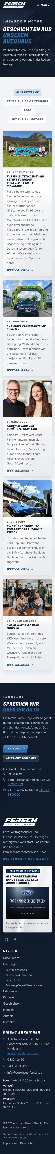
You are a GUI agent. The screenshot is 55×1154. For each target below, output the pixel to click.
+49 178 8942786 (19, 1066)
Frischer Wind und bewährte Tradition (22, 427)
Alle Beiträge (27, 92)
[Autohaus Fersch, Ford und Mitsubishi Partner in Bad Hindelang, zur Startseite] (14, 5)
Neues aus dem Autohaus (27, 101)
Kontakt (8, 1022)
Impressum (9, 1143)
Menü (45, 5)
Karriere (8, 997)
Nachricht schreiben (21, 758)
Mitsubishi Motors (27, 119)
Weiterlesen (18, 270)
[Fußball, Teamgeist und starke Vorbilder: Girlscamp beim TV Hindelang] (27, 149)
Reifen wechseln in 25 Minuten (23, 626)
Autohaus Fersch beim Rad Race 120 (26, 327)
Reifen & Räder (14, 980)
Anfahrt (8, 1016)
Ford (27, 110)
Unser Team (11, 958)
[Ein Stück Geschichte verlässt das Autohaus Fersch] (27, 498)
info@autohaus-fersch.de (24, 1072)
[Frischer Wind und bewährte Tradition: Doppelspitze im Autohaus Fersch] (27, 398)
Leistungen (10, 964)
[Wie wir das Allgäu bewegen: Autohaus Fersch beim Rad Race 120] (27, 298)
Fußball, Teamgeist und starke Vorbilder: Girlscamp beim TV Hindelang (25, 181)
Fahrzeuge (10, 991)
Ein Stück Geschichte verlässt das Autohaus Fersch (24, 529)
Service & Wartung (16, 969)
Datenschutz (28, 1143)
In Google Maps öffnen (22, 1053)
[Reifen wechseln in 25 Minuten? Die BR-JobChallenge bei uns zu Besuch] (27, 597)
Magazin (9, 1010)
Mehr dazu (22, 1137)
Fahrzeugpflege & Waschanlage (24, 985)
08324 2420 (13, 749)
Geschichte (11, 1003)
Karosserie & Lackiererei (19, 975)
